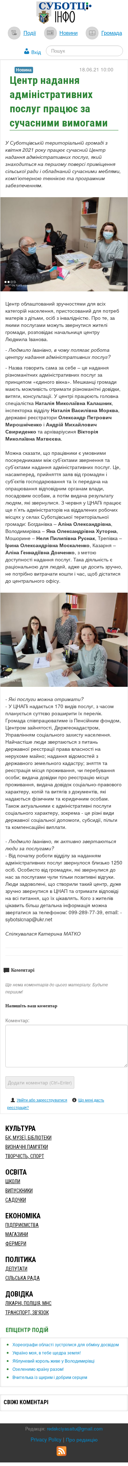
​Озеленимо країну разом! (38, 1369)
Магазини (16, 1234)
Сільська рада (22, 1278)
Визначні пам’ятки (26, 1147)
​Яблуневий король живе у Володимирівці (53, 1361)
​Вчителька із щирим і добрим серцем (49, 1377)
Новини (68, 32)
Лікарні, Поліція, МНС (28, 1303)
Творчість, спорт (24, 1156)
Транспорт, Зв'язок (27, 1312)
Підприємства (22, 1225)
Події (29, 32)
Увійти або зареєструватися (42, 1100)
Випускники (19, 1190)
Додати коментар (40, 1082)
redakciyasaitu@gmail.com (75, 1428)
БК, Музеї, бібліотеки (28, 1138)
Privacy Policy (46, 1439)
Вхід (36, 51)
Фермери (15, 1243)
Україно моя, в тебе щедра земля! (46, 1352)
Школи (12, 1181)
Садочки (15, 1200)
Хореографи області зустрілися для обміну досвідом (65, 1344)
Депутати (16, 1269)
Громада (111, 32)
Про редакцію (82, 1439)
